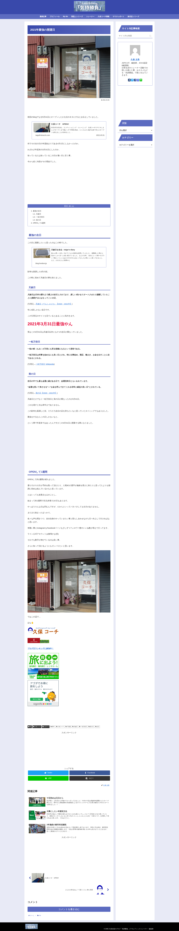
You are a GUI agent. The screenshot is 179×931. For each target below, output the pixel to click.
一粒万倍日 (40, 217)
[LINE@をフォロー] (141, 80)
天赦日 (38, 214)
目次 (66, 206)
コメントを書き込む (69, 909)
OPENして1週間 (39, 223)
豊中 (53, 726)
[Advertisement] (69, 107)
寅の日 (38, 220)
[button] (150, 36)
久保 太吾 (135, 59)
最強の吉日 (37, 211)
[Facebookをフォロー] (135, 80)
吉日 (97, 726)
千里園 (69, 726)
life (30, 726)
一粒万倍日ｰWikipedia (45, 364)
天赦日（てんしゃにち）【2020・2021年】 (54, 304)
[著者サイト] (129, 80)
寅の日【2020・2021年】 (46, 393)
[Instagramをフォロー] (138, 80)
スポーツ (46, 726)
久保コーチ (37, 726)
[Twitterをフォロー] (132, 80)
